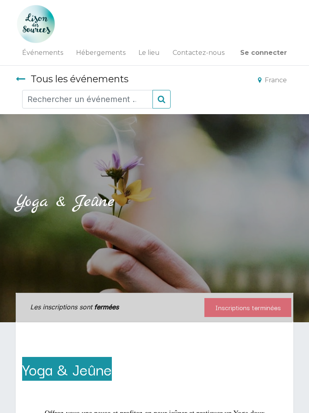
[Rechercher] (161, 99)
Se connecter (263, 52)
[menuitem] (43, 52)
